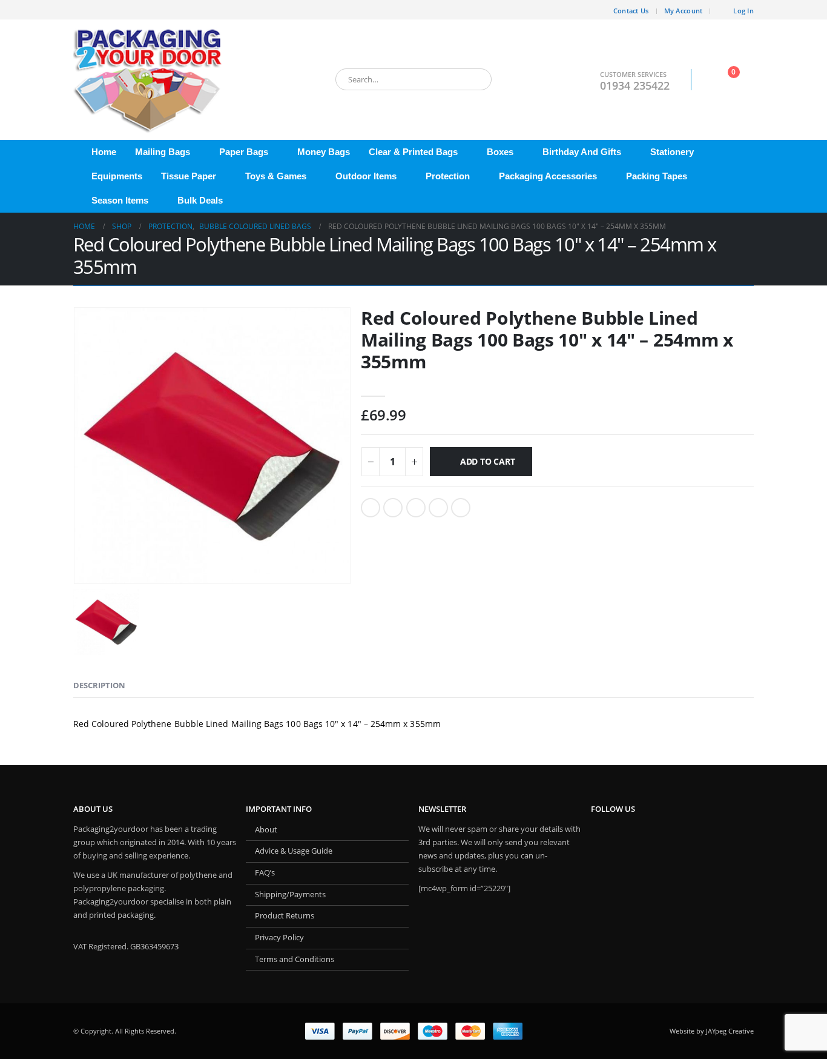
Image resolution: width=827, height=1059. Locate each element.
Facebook (370, 507)
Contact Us (631, 10)
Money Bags (323, 152)
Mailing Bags (162, 152)
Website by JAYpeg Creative (712, 1030)
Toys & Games (275, 176)
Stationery (672, 152)
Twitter (393, 507)
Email (460, 507)
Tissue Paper (188, 176)
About (266, 830)
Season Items (119, 200)
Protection (448, 176)
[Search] (474, 79)
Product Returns (284, 916)
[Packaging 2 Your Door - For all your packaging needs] (149, 79)
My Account (683, 10)
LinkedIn (416, 507)
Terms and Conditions (294, 959)
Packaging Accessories (548, 176)
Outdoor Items (366, 176)
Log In (743, 10)
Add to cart (487, 461)
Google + (438, 507)
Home (103, 152)
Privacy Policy (279, 937)
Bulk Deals (200, 200)
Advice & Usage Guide (293, 851)
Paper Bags (243, 152)
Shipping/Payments (290, 894)
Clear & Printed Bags (413, 152)
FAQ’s (265, 873)
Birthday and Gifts (581, 152)
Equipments (116, 176)
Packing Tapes (656, 176)
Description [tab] (99, 685)
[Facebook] (82, 9)
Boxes (500, 152)
